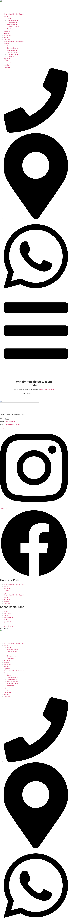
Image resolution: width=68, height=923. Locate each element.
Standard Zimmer (13, 27)
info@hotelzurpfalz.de (12, 424)
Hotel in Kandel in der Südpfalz (14, 14)
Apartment (10, 29)
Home (6, 611)
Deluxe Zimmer (12, 22)
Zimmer (6, 16)
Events (6, 615)
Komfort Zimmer (12, 24)
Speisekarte (8, 613)
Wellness (6, 33)
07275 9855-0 (10, 421)
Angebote (7, 39)
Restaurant (7, 35)
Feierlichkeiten (8, 617)
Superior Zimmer (12, 20)
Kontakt (6, 37)
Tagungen (7, 31)
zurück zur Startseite (47, 389)
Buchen (9, 18)
